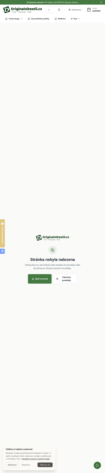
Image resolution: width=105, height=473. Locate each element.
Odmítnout (12, 465)
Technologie (14, 19)
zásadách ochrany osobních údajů (36, 459)
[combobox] (54, 10)
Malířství (62, 19)
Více (75, 19)
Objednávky (76, 10)
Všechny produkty (66, 278)
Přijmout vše (45, 465)
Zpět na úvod (41, 279)
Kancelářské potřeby (40, 19)
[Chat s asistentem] (97, 465)
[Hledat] (59, 10)
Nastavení (26, 465)
